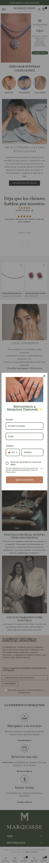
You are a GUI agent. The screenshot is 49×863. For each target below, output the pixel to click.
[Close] (44, 376)
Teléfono (10, 446)
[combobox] (12, 452)
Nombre (9, 419)
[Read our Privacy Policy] (41, 468)
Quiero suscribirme (24, 480)
